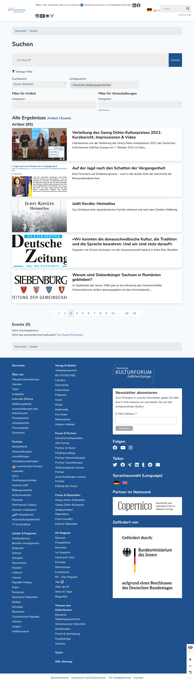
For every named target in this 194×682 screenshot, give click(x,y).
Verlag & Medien (69, 5)
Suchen (175, 60)
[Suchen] (187, 9)
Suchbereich (22, 81)
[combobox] (39, 84)
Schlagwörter (78, 79)
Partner (126, 5)
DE (155, 11)
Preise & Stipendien (108, 5)
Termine (53, 5)
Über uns (41, 5)
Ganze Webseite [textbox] (23, 84)
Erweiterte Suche (184, 15)
